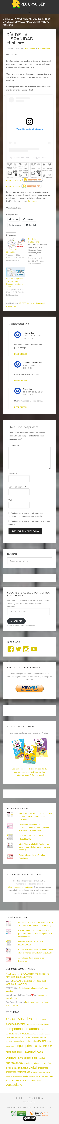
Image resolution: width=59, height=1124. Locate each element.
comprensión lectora (18, 1033)
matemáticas (13, 1051)
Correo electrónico (17, 487)
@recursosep (33, 201)
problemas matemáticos (18, 1072)
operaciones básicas (31, 1063)
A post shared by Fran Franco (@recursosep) (29, 158)
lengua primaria (26, 1046)
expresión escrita (40, 1037)
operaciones (14, 1062)
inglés (17, 1041)
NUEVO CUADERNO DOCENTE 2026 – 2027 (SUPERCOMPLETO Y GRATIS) (35, 816)
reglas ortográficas (44, 1072)
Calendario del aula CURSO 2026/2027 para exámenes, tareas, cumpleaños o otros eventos (34, 828)
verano (40, 1080)
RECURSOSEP (29, 4)
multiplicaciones (28, 1057)
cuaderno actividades (37, 1034)
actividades (22, 1018)
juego (22, 1041)
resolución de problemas (14, 1076)
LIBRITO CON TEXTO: (14, 180)
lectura (42, 1040)
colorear (45, 1024)
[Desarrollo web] (39, 1115)
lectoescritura (32, 1041)
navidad (41, 1058)
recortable (34, 1072)
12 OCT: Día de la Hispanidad (32, 303)
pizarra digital (27, 1067)
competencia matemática (25, 1029)
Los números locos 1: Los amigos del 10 (29, 769)
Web (10, 500)
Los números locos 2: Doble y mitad (29, 772)
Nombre (13, 474)
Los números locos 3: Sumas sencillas (29, 775)
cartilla (43, 1020)
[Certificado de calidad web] (19, 1115)
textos (33, 1080)
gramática (9, 1041)
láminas (47, 1045)
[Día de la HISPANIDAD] (39, 251)
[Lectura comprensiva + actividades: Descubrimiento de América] (16, 272)
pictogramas (12, 1068)
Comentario (14, 445)
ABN (9, 1019)
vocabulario (14, 1084)
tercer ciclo (26, 1080)
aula (36, 1019)
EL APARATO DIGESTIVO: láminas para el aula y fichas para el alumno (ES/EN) (34, 847)
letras (40, 1046)
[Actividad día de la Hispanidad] (16, 243)
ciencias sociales (33, 1024)
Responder (20, 354)
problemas (43, 1068)
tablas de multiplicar (14, 1080)
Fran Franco (11, 974)
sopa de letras (37, 1076)
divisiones (29, 1037)
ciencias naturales (15, 1024)
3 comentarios (44, 48)
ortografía (46, 1063)
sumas (49, 1076)
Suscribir (16, 621)
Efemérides (11, 306)
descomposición (18, 1037)
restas (26, 1076)
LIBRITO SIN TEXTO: (13, 187)
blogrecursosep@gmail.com (20, 887)
